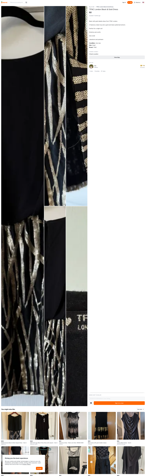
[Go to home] (4, 2)
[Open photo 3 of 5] (76, 106)
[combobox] (17, 2)
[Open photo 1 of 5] (22, 206)
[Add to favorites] (91, 403)
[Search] (26, 2)
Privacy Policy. (26, 464)
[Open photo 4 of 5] (55, 306)
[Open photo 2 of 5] (55, 106)
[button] (140, 409)
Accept (39, 468)
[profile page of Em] (91, 66)
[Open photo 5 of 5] (76, 306)
